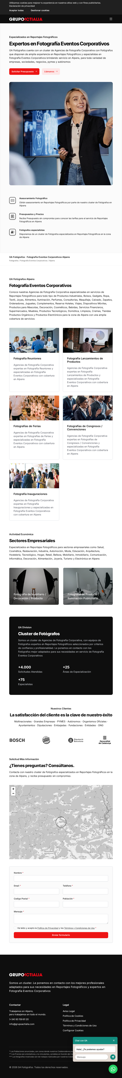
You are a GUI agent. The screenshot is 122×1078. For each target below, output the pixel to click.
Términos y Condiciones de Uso (79, 928)
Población (68, 898)
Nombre (18, 873)
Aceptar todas (16, 10)
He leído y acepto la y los (56, 928)
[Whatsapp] (113, 1069)
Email (17, 885)
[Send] (112, 1057)
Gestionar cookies (40, 10)
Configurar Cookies (73, 1030)
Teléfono (68, 885)
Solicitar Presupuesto (23, 71)
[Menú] (111, 19)
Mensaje (19, 911)
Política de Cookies (73, 1015)
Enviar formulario (61, 935)
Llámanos (49, 71)
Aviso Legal (69, 1011)
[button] (61, 822)
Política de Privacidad (47, 928)
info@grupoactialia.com (21, 1024)
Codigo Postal (21, 898)
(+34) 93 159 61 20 (19, 1019)
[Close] (113, 1040)
